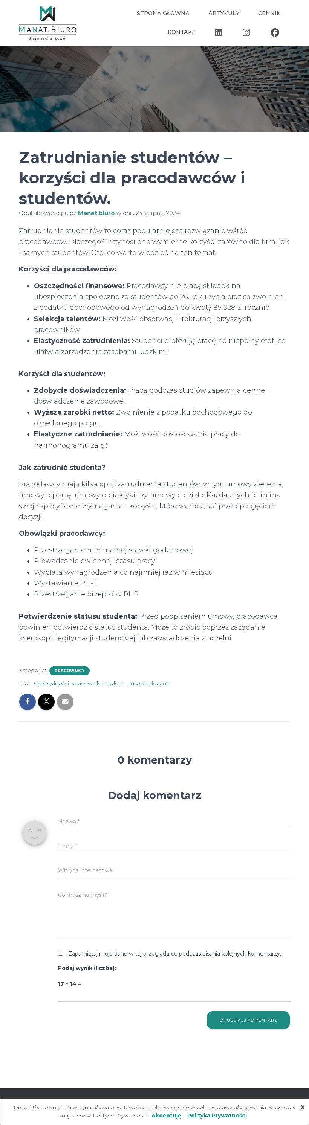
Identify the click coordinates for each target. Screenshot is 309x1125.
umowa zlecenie (149, 683)
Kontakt (182, 32)
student (114, 683)
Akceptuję (166, 1115)
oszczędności (51, 683)
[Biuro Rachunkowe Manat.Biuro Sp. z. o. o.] (47, 23)
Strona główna (163, 13)
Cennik (269, 13)
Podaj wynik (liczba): (87, 968)
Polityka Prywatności (217, 1115)
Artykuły (223, 13)
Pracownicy (69, 670)
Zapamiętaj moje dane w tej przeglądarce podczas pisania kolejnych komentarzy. (174, 953)
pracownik (86, 683)
